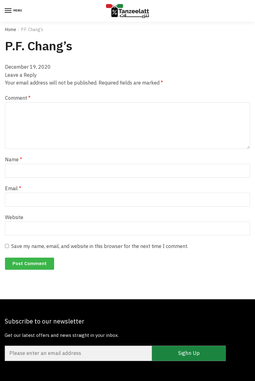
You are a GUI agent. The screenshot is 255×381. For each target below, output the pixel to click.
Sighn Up (189, 353)
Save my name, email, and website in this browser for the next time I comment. (99, 246)
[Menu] (8, 10)
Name (13, 159)
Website (14, 217)
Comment (17, 98)
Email (13, 188)
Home (10, 29)
